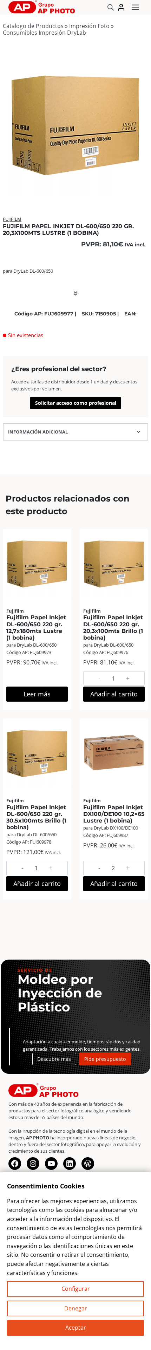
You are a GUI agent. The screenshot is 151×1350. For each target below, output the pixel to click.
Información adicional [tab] (38, 432)
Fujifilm (12, 219)
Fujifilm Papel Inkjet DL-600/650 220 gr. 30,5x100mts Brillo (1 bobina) (36, 817)
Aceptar (75, 1327)
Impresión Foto (89, 26)
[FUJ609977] (75, 123)
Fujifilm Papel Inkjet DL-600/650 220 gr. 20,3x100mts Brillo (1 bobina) (113, 627)
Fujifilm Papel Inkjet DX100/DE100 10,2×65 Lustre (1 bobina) (114, 814)
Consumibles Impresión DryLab (44, 32)
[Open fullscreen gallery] (141, 189)
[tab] (75, 188)
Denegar (75, 1308)
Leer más (37, 694)
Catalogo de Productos (33, 26)
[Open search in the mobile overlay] (110, 7)
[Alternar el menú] (135, 7)
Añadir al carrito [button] (114, 694)
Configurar (75, 1289)
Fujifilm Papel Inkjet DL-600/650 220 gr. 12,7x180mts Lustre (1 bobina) (36, 627)
